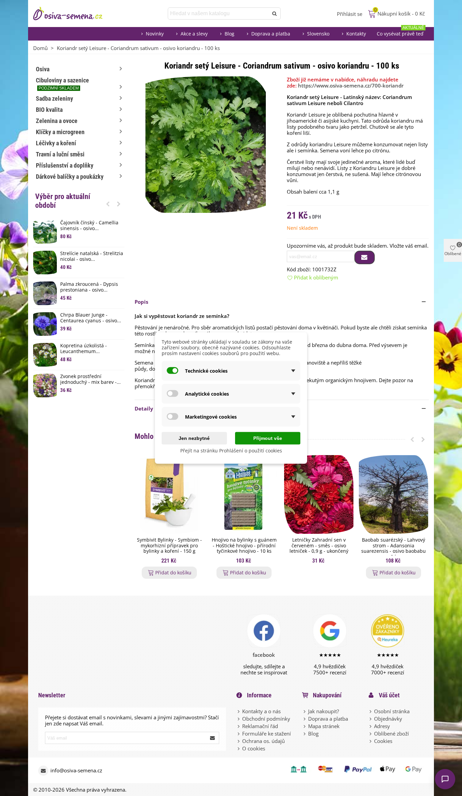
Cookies (383, 741)
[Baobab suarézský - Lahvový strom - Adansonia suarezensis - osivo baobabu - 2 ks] (393, 494)
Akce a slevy (194, 33)
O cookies (253, 748)
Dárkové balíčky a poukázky (69, 176)
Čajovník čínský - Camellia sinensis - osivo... (89, 225)
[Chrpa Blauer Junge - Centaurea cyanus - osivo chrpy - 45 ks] (45, 324)
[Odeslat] (274, 13)
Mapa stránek (324, 726)
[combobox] (218, 13)
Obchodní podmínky (266, 718)
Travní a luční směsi (60, 154)
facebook (264, 654)
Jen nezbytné (194, 438)
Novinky (155, 33)
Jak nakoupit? (323, 711)
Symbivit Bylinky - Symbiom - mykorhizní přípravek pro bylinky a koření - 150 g (169, 545)
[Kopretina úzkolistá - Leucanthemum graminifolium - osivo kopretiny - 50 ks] (45, 355)
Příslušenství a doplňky (64, 165)
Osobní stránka (392, 711)
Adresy (382, 726)
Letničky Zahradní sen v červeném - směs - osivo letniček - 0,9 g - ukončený (319, 545)
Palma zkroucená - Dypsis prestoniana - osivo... (89, 287)
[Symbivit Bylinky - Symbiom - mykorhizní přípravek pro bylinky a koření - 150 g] (169, 494)
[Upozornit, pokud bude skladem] (364, 257)
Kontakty (356, 33)
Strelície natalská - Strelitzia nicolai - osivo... (91, 256)
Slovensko (318, 33)
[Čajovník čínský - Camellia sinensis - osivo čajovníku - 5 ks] (45, 232)
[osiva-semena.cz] (73, 13)
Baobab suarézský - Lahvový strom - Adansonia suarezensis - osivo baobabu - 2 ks (393, 548)
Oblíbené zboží (391, 733)
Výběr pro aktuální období (62, 200)
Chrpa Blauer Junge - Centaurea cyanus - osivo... (90, 318)
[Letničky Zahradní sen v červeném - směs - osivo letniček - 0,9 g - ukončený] (318, 494)
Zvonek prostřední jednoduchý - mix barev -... (90, 379)
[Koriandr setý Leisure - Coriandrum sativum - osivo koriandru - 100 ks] (205, 144)
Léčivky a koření (56, 143)
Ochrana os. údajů (263, 741)
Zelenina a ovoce (56, 120)
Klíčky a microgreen (60, 131)
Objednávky (388, 718)
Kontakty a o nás (261, 711)
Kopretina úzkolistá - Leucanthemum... (83, 348)
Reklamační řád (260, 726)
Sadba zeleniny (54, 98)
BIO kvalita (49, 109)
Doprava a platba (270, 33)
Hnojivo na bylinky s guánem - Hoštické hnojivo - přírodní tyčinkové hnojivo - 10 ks (244, 545)
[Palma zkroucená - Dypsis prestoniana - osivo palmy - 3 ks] (45, 293)
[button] (108, 204)
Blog (229, 33)
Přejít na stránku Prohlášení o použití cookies (231, 450)
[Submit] (213, 738)
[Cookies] (371, 741)
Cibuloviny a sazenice (62, 84)
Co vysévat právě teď (400, 32)
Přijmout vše (267, 438)
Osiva (42, 69)
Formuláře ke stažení (266, 733)
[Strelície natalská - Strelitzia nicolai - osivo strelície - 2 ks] (45, 262)
